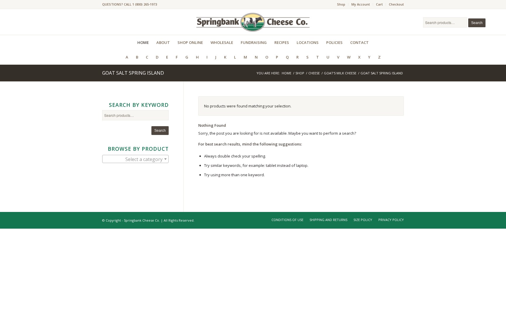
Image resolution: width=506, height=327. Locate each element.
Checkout (396, 4)
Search (477, 23)
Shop (341, 4)
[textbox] (135, 159)
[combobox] (135, 159)
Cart (379, 4)
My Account (360, 4)
